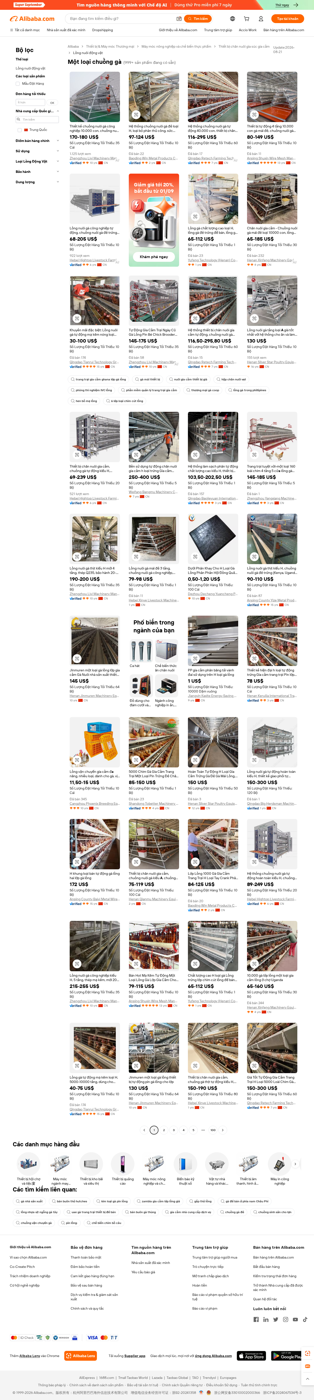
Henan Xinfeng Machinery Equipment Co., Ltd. (272, 260)
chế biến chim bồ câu (106, 1223)
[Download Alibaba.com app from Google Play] (287, 1356)
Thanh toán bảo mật (86, 1257)
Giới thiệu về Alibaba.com (30, 1247)
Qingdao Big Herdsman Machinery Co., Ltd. (272, 803)
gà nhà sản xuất (32, 1201)
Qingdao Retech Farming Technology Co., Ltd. (213, 158)
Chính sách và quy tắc (87, 1308)
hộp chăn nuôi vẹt (234, 379)
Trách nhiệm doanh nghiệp (30, 1276)
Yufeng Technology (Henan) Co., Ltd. (213, 260)
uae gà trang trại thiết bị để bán (94, 1212)
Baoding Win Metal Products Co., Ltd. (154, 158)
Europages (228, 1378)
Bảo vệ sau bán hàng (86, 1285)
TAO (195, 1378)
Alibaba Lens (29, 1356)
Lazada (157, 1378)
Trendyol (209, 1378)
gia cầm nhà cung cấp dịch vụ (190, 1212)
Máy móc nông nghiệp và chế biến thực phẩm (176, 46)
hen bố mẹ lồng (86, 401)
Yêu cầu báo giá (143, 1272)
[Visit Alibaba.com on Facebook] (256, 1319)
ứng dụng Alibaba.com (213, 1356)
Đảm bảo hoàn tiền (85, 1267)
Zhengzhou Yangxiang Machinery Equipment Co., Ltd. (272, 498)
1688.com (106, 1378)
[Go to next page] (222, 1130)
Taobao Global (177, 1378)
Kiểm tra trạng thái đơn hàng (274, 1276)
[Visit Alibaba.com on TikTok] (305, 1319)
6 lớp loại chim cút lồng (127, 401)
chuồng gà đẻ (234, 1212)
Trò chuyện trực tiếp (207, 1267)
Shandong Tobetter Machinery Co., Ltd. (154, 803)
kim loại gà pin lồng (114, 1201)
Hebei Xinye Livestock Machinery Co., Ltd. (154, 600)
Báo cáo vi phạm (204, 1308)
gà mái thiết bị (150, 379)
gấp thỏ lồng (202, 1201)
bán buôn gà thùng (143, 1212)
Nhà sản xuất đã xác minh (150, 1263)
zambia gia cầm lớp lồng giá (161, 1201)
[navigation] (37, 589)
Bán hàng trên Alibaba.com (273, 1257)
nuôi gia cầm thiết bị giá (190, 379)
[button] (179, 19)
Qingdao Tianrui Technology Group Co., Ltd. (95, 362)
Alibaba (73, 46)
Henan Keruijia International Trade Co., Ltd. (272, 696)
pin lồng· (72, 1223)
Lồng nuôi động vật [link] (88, 53)
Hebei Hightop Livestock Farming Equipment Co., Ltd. (95, 260)
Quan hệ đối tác (265, 1299)
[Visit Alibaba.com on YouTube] (295, 1319)
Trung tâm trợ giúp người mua (214, 1257)
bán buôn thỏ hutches (72, 1201)
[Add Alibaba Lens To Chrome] (80, 1356)
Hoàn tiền (199, 1285)
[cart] (247, 19)
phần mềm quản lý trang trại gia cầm (151, 390)
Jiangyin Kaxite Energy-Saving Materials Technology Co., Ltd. (213, 696)
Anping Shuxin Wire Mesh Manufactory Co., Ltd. (272, 158)
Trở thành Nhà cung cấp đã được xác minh (278, 1287)
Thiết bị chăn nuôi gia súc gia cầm (244, 46)
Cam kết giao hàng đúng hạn (92, 1276)
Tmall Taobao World (133, 1378)
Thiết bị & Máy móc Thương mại (110, 46)
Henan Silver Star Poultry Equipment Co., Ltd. (272, 362)
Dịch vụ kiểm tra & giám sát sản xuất (94, 1297)
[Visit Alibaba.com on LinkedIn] (266, 1319)
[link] (307, 1353)
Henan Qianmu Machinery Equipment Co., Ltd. (154, 899)
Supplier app (134, 1356)
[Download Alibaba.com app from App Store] (251, 1356)
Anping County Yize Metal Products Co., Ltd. (272, 600)
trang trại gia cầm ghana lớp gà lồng (101, 379)
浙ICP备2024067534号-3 (282, 1393)
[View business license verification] (201, 1392)
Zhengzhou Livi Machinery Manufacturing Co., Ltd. (95, 158)
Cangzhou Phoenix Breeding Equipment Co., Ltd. (95, 803)
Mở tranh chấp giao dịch (210, 1276)
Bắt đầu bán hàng (266, 1267)
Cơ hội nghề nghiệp (24, 1285)
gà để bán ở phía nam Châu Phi (247, 1201)
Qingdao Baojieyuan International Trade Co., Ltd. (213, 498)
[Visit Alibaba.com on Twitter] (276, 1319)
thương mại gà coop (205, 390)
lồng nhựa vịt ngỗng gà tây (39, 1212)
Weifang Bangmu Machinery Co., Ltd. (154, 492)
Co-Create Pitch (22, 1267)
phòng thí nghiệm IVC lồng (94, 390)
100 (213, 1130)
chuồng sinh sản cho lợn (274, 1212)
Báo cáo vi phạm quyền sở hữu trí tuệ (217, 1297)
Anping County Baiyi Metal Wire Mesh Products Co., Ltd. (95, 899)
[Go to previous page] (144, 1130)
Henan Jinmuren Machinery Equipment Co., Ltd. (95, 696)
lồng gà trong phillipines (249, 390)
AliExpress (87, 1378)
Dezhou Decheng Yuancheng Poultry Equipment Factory (213, 594)
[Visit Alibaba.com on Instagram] (285, 1319)
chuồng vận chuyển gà (36, 1223)
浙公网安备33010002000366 (237, 1393)
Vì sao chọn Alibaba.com (28, 1257)
